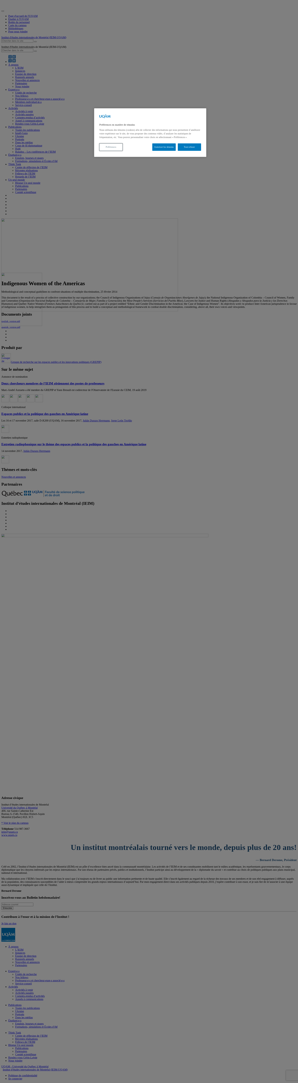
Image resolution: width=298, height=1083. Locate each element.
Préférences (111, 147)
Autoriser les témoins (164, 147)
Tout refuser (189, 147)
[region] (150, 132)
